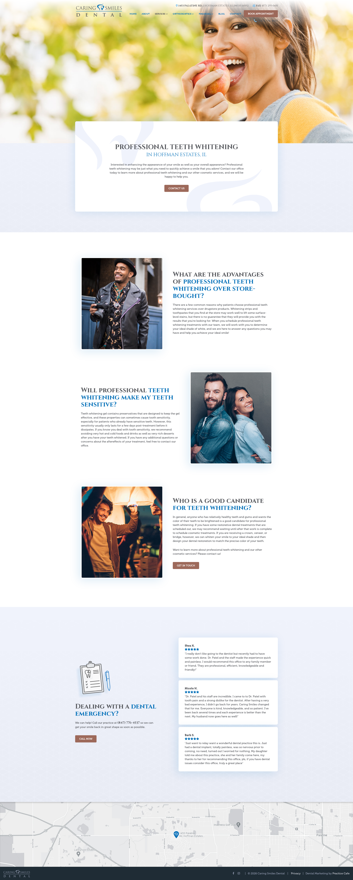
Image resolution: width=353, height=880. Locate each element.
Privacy (296, 873)
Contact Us (176, 188)
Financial (205, 14)
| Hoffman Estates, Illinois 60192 (213, 5)
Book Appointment (261, 13)
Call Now (85, 738)
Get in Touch (186, 565)
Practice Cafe (341, 873)
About (146, 14)
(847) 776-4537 (267, 21)
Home (133, 14)
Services (160, 14)
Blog (221, 14)
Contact (235, 14)
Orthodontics (182, 14)
